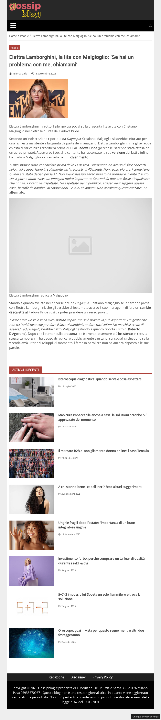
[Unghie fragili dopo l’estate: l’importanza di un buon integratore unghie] (31, 535)
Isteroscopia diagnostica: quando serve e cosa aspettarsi (100, 379)
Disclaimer (78, 677)
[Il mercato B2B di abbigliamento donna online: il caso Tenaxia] (31, 463)
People (14, 48)
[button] (150, 25)
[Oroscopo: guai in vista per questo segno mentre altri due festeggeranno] (31, 643)
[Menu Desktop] (13, 25)
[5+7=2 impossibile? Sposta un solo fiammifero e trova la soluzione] (31, 607)
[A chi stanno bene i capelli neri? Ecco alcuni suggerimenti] (31, 499)
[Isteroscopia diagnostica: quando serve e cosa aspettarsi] (31, 392)
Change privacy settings (146, 716)
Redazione (56, 677)
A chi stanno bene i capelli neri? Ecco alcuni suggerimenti (100, 487)
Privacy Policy (102, 677)
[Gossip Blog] (25, 9)
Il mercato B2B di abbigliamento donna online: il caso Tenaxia (103, 451)
